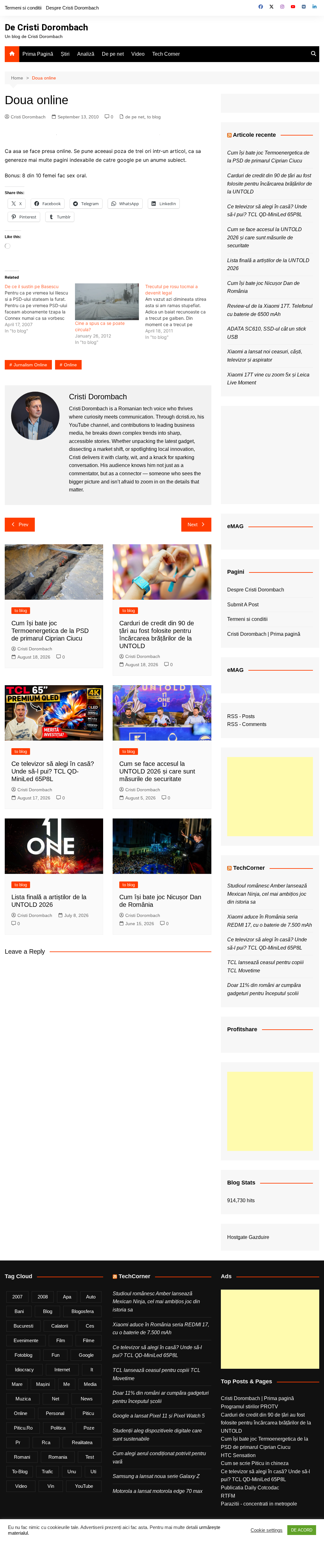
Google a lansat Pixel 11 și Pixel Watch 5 (159, 1415)
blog (47, 1311)
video (21, 1486)
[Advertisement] (270, 796)
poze (89, 1427)
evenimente (26, 1340)
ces (90, 1326)
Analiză (85, 54)
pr (18, 1442)
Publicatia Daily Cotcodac (250, 1487)
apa (67, 1296)
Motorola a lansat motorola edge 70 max (157, 1491)
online (70, 364)
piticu (88, 1413)
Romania (57, 1457)
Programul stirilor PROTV (249, 1406)
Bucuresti (23, 1326)
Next (192, 524)
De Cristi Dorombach (46, 27)
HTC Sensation (238, 1455)
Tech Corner (166, 54)
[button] (56, 134)
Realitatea (82, 1442)
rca (46, 1442)
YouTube (84, 1486)
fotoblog (23, 1355)
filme (88, 1340)
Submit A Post (243, 604)
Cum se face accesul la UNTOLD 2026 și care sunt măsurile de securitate (157, 771)
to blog (154, 116)
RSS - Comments (246, 724)
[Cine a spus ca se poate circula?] (107, 301)
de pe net (134, 116)
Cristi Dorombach (28, 116)
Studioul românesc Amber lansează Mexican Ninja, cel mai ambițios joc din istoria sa (267, 894)
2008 (43, 1296)
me (66, 1384)
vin (50, 1486)
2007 (17, 1296)
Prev (23, 524)
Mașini (43, 1384)
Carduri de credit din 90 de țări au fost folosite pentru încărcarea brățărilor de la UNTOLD (269, 183)
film (60, 1340)
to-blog (20, 1471)
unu (71, 1471)
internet (62, 1369)
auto (91, 1296)
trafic (47, 1471)
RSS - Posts (241, 716)
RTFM (228, 1496)
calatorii (59, 1326)
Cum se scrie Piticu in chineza (255, 1463)
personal (55, 1413)
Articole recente (254, 135)
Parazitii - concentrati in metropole (259, 1503)
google (86, 1355)
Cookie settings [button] (267, 1530)
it (91, 1369)
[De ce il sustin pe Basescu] (40, 308)
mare (17, 1384)
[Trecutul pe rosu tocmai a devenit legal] (180, 311)
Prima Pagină (37, 54)
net (55, 1398)
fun (55, 1355)
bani (19, 1311)
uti (93, 1471)
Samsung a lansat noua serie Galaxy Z (156, 1476)
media (90, 1384)
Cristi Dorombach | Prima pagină (263, 634)
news (87, 1398)
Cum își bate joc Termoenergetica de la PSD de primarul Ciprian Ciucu (50, 631)
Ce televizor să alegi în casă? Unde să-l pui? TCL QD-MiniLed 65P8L (52, 771)
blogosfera (83, 1311)
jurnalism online (30, 364)
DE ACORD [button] (301, 1530)
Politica (58, 1427)
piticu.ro (23, 1427)
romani (22, 1457)
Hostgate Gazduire (248, 1237)
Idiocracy (24, 1369)
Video (138, 54)
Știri (65, 54)
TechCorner (249, 868)
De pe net (113, 54)
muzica (23, 1398)
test (89, 1457)
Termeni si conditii (23, 7)
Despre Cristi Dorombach (72, 7)
